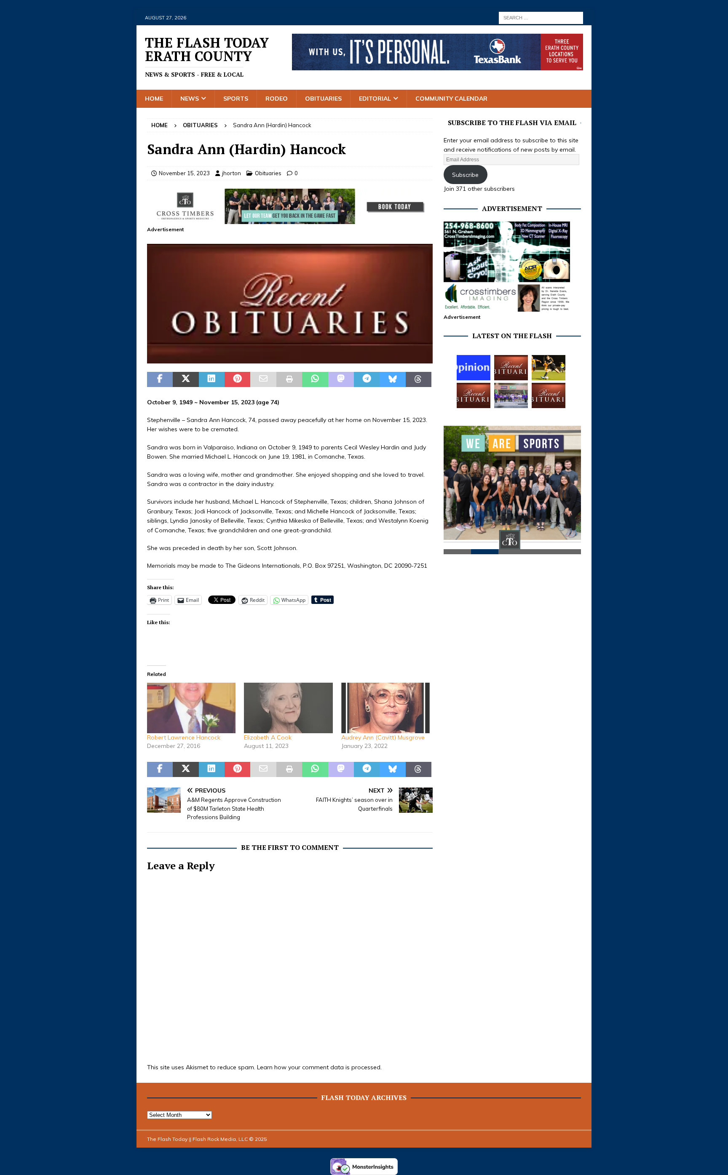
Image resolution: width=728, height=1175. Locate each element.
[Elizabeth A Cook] (288, 708)
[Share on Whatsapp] (315, 379)
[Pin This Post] (237, 379)
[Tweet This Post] (185, 379)
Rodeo (276, 98)
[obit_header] (290, 359)
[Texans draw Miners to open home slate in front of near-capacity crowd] (548, 367)
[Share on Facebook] (160, 379)
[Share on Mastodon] (341, 379)
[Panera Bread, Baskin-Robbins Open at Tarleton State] (511, 395)
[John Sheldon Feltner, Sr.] (548, 395)
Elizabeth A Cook (268, 737)
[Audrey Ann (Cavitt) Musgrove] (385, 708)
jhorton (231, 173)
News (189, 98)
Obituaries (323, 98)
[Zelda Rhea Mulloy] (511, 367)
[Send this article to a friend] (263, 379)
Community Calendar (451, 98)
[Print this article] (289, 379)
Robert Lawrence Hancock (183, 737)
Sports (235, 98)
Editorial (375, 98)
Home (154, 98)
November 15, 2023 (184, 173)
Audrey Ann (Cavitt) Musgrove (383, 737)
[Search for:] (541, 17)
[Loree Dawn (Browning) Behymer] (473, 395)
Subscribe (465, 175)
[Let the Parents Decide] (473, 367)
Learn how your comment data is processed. (319, 1067)
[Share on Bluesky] (392, 379)
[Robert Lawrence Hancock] (191, 708)
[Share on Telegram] (367, 379)
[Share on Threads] (418, 379)
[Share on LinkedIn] (212, 379)
